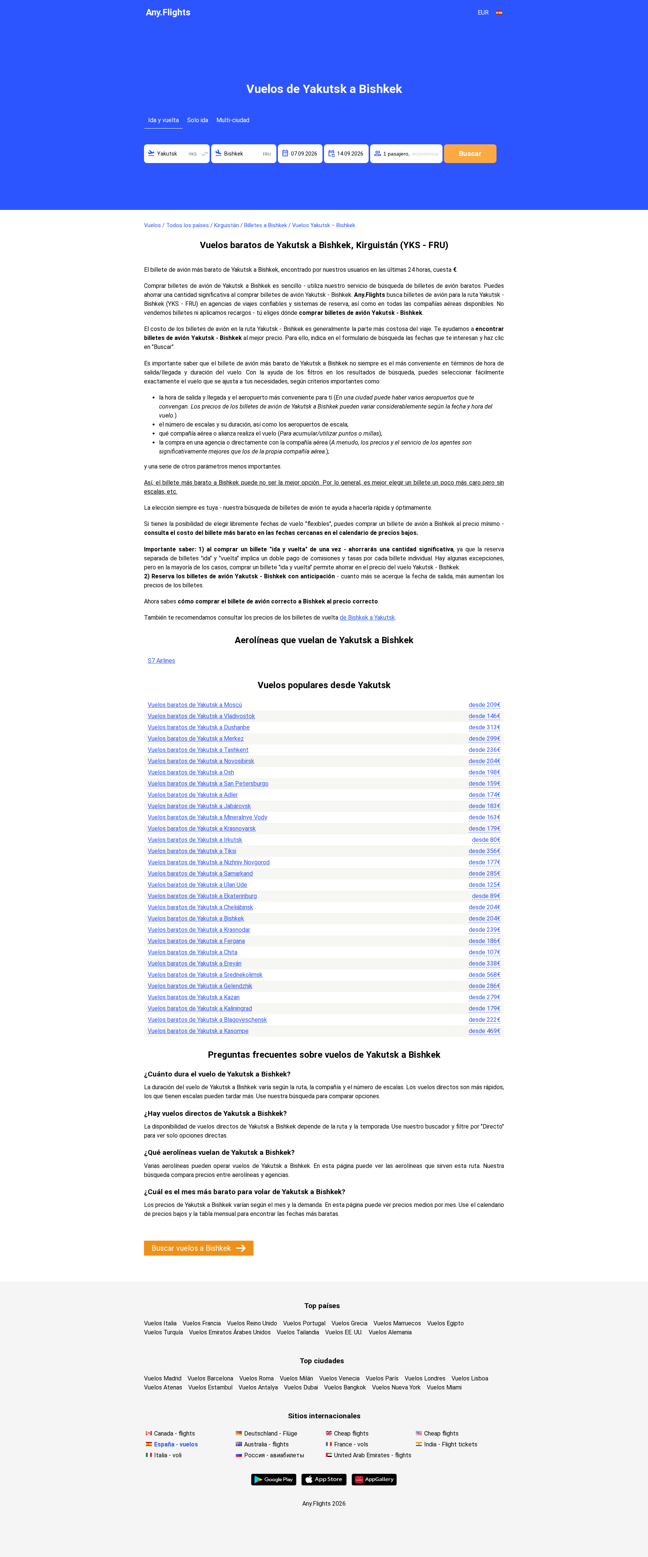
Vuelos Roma (256, 1378)
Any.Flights (168, 12)
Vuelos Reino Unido (252, 1323)
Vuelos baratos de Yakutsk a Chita (192, 952)
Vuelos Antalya (258, 1387)
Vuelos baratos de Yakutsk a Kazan (194, 997)
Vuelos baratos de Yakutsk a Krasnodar (199, 929)
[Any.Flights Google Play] (273, 1483)
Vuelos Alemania (390, 1332)
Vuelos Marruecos (397, 1323)
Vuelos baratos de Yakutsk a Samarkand (200, 873)
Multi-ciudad (232, 120)
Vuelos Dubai (301, 1387)
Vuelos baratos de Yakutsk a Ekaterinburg (202, 896)
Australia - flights (266, 1444)
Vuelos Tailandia (298, 1332)
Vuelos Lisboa (470, 1378)
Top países (322, 1305)
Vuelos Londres (425, 1378)
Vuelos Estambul (210, 1387)
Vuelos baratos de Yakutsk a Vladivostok (201, 716)
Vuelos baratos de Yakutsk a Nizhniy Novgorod (209, 862)
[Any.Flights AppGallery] (374, 1483)
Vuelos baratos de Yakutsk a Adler (193, 794)
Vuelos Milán (296, 1378)
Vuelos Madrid (163, 1378)
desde (484, 704)
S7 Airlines (161, 660)
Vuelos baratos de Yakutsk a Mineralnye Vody (207, 817)
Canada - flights (174, 1433)
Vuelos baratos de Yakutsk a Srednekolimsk (205, 974)
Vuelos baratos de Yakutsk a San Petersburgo (208, 783)
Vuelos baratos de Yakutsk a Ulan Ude (197, 884)
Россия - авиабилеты (274, 1455)
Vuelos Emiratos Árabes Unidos (230, 1332)
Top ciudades (322, 1360)
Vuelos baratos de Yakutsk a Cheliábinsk (200, 907)
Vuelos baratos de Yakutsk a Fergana (196, 941)
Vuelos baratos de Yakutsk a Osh (191, 772)
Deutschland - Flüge (270, 1433)
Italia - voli (168, 1455)
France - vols (351, 1444)
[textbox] (177, 153)
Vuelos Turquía (163, 1332)
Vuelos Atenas (163, 1387)
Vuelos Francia (202, 1323)
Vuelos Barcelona (210, 1378)
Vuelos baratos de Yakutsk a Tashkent (198, 749)
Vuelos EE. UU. (344, 1332)
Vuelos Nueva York (396, 1387)
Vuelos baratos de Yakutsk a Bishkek (196, 918)
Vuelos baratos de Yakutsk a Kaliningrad (200, 1008)
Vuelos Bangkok (345, 1387)
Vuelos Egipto (445, 1323)
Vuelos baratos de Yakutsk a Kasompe (198, 1031)
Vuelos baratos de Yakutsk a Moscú (195, 704)
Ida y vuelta (163, 120)
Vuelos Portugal (304, 1323)
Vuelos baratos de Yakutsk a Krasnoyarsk (202, 828)
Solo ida (197, 120)
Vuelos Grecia (350, 1323)
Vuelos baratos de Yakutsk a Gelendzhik (200, 986)
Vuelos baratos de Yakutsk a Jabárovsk (199, 806)
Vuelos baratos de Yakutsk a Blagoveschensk (207, 1019)
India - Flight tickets (450, 1444)
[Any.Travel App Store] (324, 1483)
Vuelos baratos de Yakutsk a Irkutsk (195, 839)
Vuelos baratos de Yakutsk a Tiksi (192, 851)
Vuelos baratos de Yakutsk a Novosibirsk (201, 761)
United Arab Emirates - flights (372, 1455)
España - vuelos (176, 1444)
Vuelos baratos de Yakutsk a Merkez (196, 738)
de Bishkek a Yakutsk (367, 617)
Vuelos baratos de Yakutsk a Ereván (195, 963)
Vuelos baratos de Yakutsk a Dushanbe (199, 727)
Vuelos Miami (444, 1387)
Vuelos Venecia (339, 1378)
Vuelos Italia (160, 1323)
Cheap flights (351, 1433)
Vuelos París (382, 1378)
